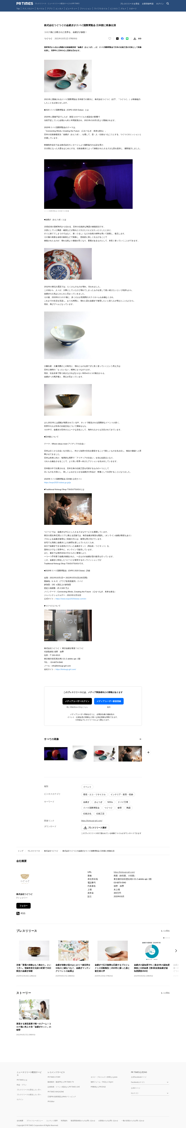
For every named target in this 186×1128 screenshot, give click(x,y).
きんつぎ (98, 802)
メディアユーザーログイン (77, 701)
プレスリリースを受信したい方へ (29, 1089)
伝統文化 (87, 813)
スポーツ (133, 8)
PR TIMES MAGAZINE (56, 1092)
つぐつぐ (108, 808)
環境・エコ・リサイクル (94, 794)
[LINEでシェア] (127, 38)
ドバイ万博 (123, 802)
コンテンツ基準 (52, 1120)
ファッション (85, 8)
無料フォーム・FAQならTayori (102, 1082)
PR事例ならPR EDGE (98, 1087)
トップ (20, 851)
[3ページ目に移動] (166, 937)
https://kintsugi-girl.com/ (66, 669)
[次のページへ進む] (148, 752)
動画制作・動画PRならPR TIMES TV (61, 1082)
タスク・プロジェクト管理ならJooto (104, 1077)
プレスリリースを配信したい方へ (29, 1094)
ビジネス (114, 8)
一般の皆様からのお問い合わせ (132, 1120)
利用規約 (64, 1120)
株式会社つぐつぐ (51, 851)
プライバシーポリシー (35, 1120)
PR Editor (51, 1101)
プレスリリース (34, 851)
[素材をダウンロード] (135, 38)
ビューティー (71, 8)
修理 (120, 808)
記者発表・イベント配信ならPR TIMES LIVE (64, 1087)
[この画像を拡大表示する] (56, 754)
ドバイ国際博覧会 (91, 808)
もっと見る (165, 931)
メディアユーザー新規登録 (109, 701)
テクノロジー (28, 8)
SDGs (110, 802)
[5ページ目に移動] (169, 937)
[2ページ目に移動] (141, 739)
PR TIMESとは (22, 1080)
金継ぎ (86, 802)
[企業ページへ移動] (24, 879)
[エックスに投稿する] (117, 38)
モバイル (40, 8)
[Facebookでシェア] (122, 38)
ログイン (160, 3)
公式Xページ (135, 1088)
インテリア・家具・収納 (122, 794)
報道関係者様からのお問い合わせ (83, 1120)
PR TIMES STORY (54, 1077)
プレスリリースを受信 (129, 3)
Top (18, 8)
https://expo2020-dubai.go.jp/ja (57, 482)
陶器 (128, 808)
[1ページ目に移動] (140, 739)
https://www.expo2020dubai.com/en (71, 599)
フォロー (23, 905)
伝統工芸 (100, 813)
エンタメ (59, 8)
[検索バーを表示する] (168, 3)
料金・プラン (22, 1085)
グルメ (123, 8)
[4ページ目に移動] (167, 937)
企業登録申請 (147, 3)
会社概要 (20, 1120)
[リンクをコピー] (140, 38)
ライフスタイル (100, 8)
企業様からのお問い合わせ (108, 1120)
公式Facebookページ (138, 1077)
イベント (87, 787)
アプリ (50, 8)
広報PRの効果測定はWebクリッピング (62, 1096)
